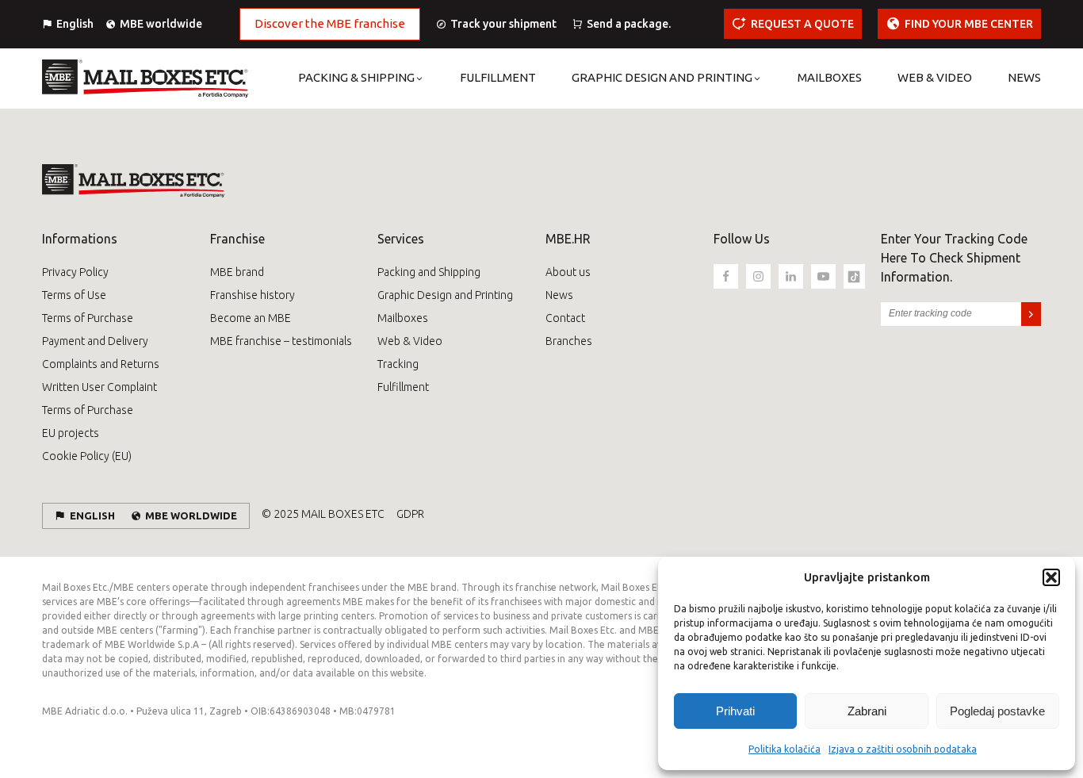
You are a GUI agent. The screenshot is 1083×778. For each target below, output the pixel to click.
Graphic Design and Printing (445, 295)
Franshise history (252, 295)
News (559, 295)
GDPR (410, 514)
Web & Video (409, 341)
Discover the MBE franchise (329, 23)
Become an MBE (250, 318)
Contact (565, 318)
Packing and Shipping (428, 272)
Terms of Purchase (87, 318)
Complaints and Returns (100, 364)
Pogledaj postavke (997, 711)
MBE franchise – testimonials (281, 341)
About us (568, 272)
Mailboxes (402, 318)
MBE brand (237, 272)
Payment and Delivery (95, 341)
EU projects (70, 433)
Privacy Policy (75, 272)
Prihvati (735, 711)
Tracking (398, 364)
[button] (1051, 577)
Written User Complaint (99, 387)
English (75, 23)
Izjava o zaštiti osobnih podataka (903, 749)
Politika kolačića (784, 749)
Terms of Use (74, 295)
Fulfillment (403, 387)
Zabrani (867, 711)
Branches (568, 341)
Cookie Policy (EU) (87, 456)
